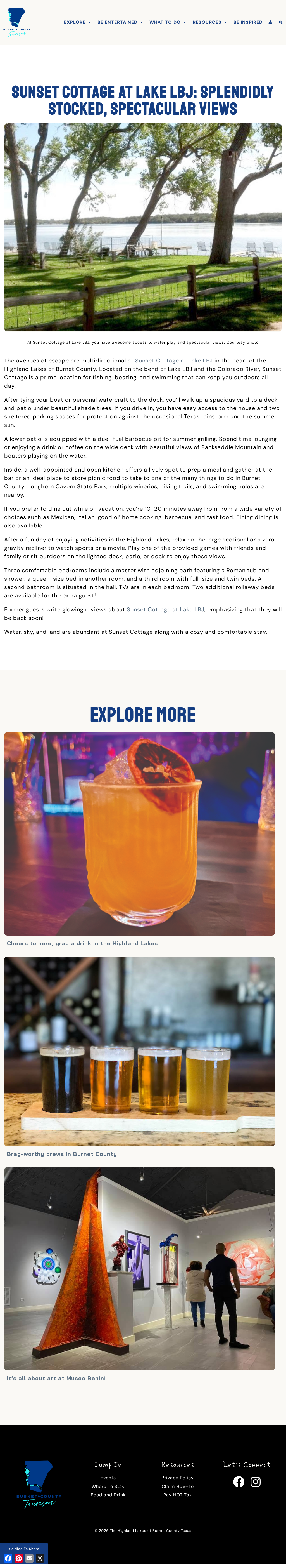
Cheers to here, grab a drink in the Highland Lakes (82, 943)
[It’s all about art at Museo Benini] (139, 1269)
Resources (207, 22)
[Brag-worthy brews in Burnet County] (139, 1052)
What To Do (165, 22)
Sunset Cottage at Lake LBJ (174, 360)
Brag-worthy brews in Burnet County (62, 1153)
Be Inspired (248, 22)
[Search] (281, 22)
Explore (74, 22)
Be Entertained (117, 22)
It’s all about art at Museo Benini (56, 1378)
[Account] (270, 22)
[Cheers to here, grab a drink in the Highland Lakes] (139, 834)
